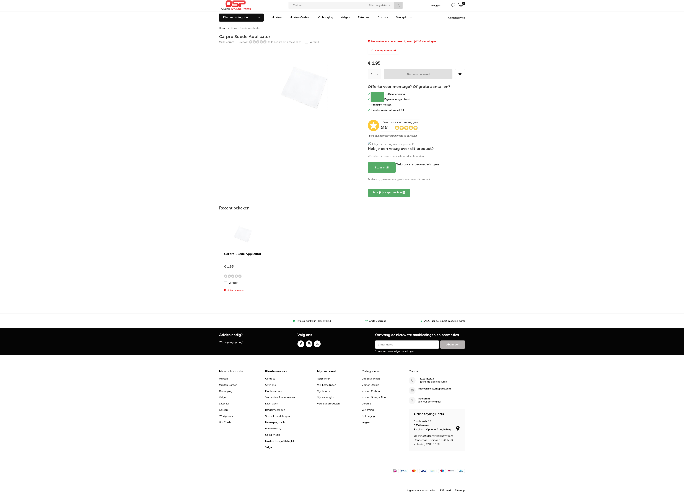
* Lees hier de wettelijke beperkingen (394, 351)
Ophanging (325, 17)
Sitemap (460, 490)
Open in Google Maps (440, 429)
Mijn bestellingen (326, 384)
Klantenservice (456, 17)
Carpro (230, 41)
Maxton (276, 17)
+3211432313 (426, 378)
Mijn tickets (323, 391)
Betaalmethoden (275, 409)
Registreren (323, 378)
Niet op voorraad (418, 74)
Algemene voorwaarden (421, 490)
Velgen (345, 17)
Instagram (309, 343)
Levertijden (271, 403)
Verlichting (368, 409)
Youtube (317, 343)
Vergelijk (233, 282)
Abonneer (452, 344)
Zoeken (398, 5)
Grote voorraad (377, 320)
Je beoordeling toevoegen (286, 41)
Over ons (270, 384)
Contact (270, 378)
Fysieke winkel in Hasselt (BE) (314, 320)
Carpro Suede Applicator (242, 254)
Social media (273, 434)
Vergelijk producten (328, 403)
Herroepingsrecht (275, 422)
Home (222, 28)
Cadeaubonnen (371, 378)
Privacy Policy (273, 428)
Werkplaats (404, 17)
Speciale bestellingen (277, 416)
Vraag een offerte (377, 97)
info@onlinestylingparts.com (434, 388)
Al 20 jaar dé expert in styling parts (444, 320)
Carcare (383, 17)
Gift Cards (225, 422)
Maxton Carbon (299, 17)
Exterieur (364, 17)
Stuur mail (382, 167)
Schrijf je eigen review (387, 192)
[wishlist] (453, 5)
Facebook (300, 343)
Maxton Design (370, 384)
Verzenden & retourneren (280, 397)
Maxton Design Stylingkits (280, 441)
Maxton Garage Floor (374, 397)
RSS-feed (445, 490)
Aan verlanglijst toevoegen (460, 74)
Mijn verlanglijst (326, 397)
